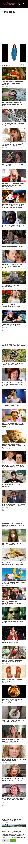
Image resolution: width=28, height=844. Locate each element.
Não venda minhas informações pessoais (14, 837)
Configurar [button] (5, 840)
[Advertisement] (14, 30)
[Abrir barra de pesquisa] (19, 4)
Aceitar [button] (13, 840)
